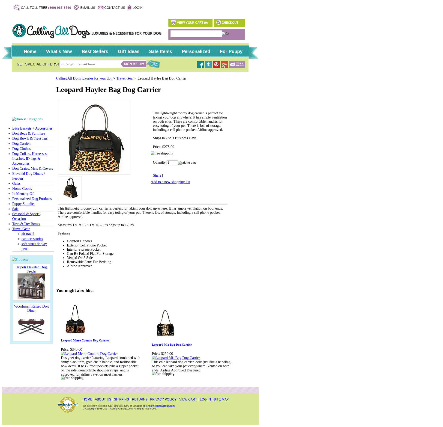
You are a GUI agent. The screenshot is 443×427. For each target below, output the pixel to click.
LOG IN (205, 399)
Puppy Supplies (23, 204)
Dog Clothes (21, 149)
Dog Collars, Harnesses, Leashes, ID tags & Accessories (30, 158)
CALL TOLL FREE (46, 7)
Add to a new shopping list (170, 182)
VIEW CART (188, 399)
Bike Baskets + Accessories (32, 128)
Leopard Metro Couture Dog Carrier (85, 340)
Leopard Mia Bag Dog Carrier (172, 344)
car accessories (32, 239)
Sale (15, 209)
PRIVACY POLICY (163, 399)
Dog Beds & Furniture (28, 133)
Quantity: (160, 162)
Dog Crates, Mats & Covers (32, 168)
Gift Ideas (128, 51)
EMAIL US (87, 7)
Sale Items (160, 51)
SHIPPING (121, 399)
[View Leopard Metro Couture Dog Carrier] (89, 354)
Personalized (196, 51)
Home (30, 51)
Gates (16, 183)
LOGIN (137, 7)
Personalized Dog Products (32, 199)
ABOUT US (103, 399)
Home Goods (22, 188)
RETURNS (139, 399)
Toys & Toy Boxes (26, 224)
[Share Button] (237, 66)
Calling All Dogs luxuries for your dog (84, 78)
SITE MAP (221, 399)
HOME (87, 399)
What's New (59, 51)
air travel (27, 234)
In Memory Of (22, 194)
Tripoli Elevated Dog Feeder (31, 269)
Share (157, 175)
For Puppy (231, 51)
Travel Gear (21, 229)
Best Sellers (95, 51)
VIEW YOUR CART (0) (192, 22)
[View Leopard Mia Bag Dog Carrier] (176, 358)
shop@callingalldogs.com (160, 405)
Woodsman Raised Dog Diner (31, 308)
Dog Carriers (21, 143)
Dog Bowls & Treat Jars (30, 138)
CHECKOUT (230, 22)
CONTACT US (114, 7)
